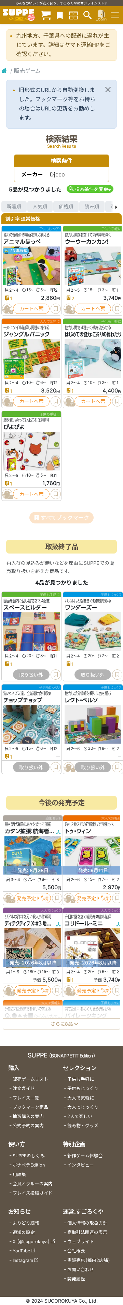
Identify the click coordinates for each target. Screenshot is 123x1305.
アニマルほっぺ (22, 241)
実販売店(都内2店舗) (88, 1260)
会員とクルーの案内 (33, 1183)
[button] (90, 189)
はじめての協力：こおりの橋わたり (93, 334)
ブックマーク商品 (30, 1107)
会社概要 (76, 1250)
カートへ (29, 308)
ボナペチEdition (29, 1165)
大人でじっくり (82, 1107)
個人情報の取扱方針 (87, 1223)
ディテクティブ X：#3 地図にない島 (35, 923)
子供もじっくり (82, 1088)
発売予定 (26, 898)
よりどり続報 (26, 1223)
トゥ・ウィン (78, 831)
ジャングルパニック (26, 334)
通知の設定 (24, 1232)
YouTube (21, 1250)
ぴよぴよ (14, 427)
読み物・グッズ (82, 1125)
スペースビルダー (25, 607)
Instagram (23, 1260)
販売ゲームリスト (30, 1079)
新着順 (14, 206)
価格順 (66, 206)
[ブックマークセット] (60, 14)
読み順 (92, 206)
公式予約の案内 (28, 1125)
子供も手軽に (80, 1079)
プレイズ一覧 (26, 1098)
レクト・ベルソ (81, 700)
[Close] (108, 89)
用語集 (19, 1174)
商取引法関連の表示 (87, 1232)
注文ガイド (24, 1088)
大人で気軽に (80, 1098)
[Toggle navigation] (115, 15)
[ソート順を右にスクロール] (116, 206)
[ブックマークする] (56, 309)
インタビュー (80, 1165)
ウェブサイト (80, 1241)
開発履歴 (76, 1278)
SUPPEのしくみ (29, 1155)
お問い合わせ (80, 1269)
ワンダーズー (81, 607)
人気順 (40, 206)
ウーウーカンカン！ (86, 241)
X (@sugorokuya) (31, 1241)
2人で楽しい (79, 1116)
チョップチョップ (22, 700)
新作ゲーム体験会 (85, 1155)
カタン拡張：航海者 (27, 831)
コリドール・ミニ (84, 923)
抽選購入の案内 (28, 1116)
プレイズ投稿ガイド (33, 1193)
